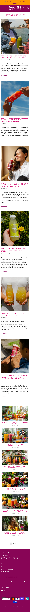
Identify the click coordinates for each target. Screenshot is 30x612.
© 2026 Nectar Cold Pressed (10, 606)
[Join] (24, 582)
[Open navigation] (2, 8)
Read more (4, 75)
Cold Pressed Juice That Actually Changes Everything (15, 511)
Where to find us (5, 571)
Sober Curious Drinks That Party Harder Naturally (15, 533)
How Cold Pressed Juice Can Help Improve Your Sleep (15, 314)
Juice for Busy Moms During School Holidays (15, 445)
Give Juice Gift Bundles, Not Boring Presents (15, 467)
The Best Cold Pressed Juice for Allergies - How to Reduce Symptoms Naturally (14, 119)
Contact (3, 567)
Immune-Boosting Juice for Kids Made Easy (15, 423)
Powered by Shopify (21, 606)
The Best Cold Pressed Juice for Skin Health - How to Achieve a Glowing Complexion (14, 184)
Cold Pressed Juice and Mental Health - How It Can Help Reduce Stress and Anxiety (14, 377)
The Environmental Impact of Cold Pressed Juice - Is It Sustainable (13, 250)
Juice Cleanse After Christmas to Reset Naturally (15, 489)
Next (24, 543)
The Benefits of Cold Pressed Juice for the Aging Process (13, 56)
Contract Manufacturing (7, 569)
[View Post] (15, 36)
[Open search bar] (24, 8)
